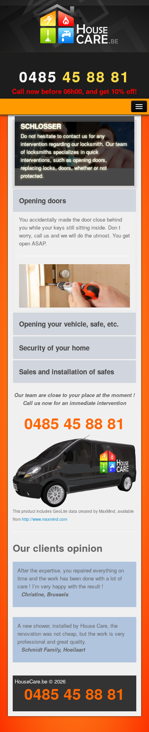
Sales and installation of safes (66, 371)
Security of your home (54, 347)
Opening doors (42, 200)
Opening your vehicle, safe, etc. (69, 324)
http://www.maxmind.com (44, 519)
